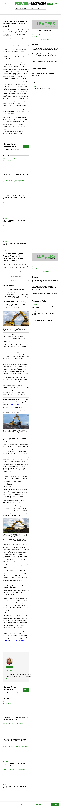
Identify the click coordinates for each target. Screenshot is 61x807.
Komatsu (22, 271)
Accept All (55, 804)
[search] (6, 4)
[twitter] (16, 45)
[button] (4, 4)
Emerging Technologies (8, 18)
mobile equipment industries (12, 399)
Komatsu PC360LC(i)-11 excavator (15, 631)
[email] (20, 45)
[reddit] (18, 45)
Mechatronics (26, 11)
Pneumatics (18, 11)
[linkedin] (13, 45)
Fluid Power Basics (48, 11)
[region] (30, 804)
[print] (28, 45)
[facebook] (11, 45)
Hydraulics (11, 11)
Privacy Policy (38, 804)
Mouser (34, 36)
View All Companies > (45, 39)
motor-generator (7, 592)
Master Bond (35, 34)
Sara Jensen (11, 271)
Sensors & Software (37, 11)
